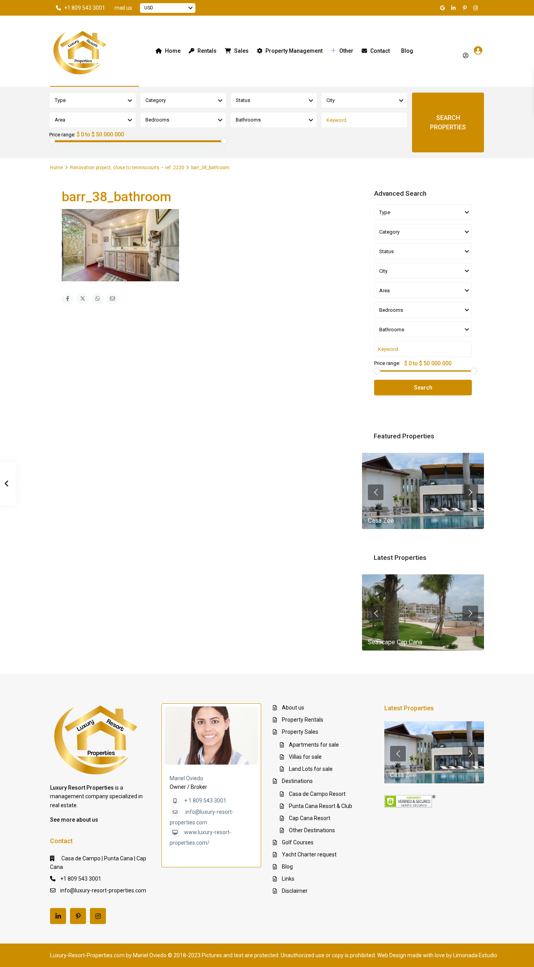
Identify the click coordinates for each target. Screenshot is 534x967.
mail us (123, 8)
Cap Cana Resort (309, 818)
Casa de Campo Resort (317, 794)
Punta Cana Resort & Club (320, 806)
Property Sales (300, 732)
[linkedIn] (454, 8)
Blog (407, 51)
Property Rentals (302, 720)
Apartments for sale (314, 745)
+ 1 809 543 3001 (205, 800)
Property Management (294, 51)
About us (293, 707)
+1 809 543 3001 (84, 8)
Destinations (297, 781)
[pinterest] (465, 8)
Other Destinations (312, 830)
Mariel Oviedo (186, 778)
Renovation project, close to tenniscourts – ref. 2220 (127, 167)
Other (346, 51)
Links (288, 879)
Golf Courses (298, 842)
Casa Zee (381, 520)
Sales (241, 51)
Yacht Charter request (309, 854)
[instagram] (476, 8)
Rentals (207, 51)
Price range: (62, 135)
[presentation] (375, 492)
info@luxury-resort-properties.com (103, 890)
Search (423, 387)
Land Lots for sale (311, 769)
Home (173, 51)
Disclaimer (295, 891)
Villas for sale (305, 757)
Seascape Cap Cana (395, 642)
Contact (380, 51)
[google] (443, 8)
